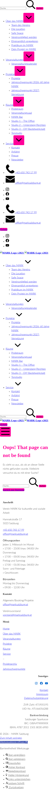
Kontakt (44, 690)
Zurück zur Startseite (13, 489)
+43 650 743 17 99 (13, 530)
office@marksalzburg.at (15, 534)
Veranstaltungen (12, 639)
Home (6, 629)
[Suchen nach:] (18, 8)
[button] (14, 742)
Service (7, 654)
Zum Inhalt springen (11, 738)
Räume (6, 649)
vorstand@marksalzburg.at (17, 615)
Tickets (3, 229)
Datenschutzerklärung (36, 698)
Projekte (7, 644)
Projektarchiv (10, 664)
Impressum (42, 694)
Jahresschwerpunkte (14, 669)
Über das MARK (12, 634)
